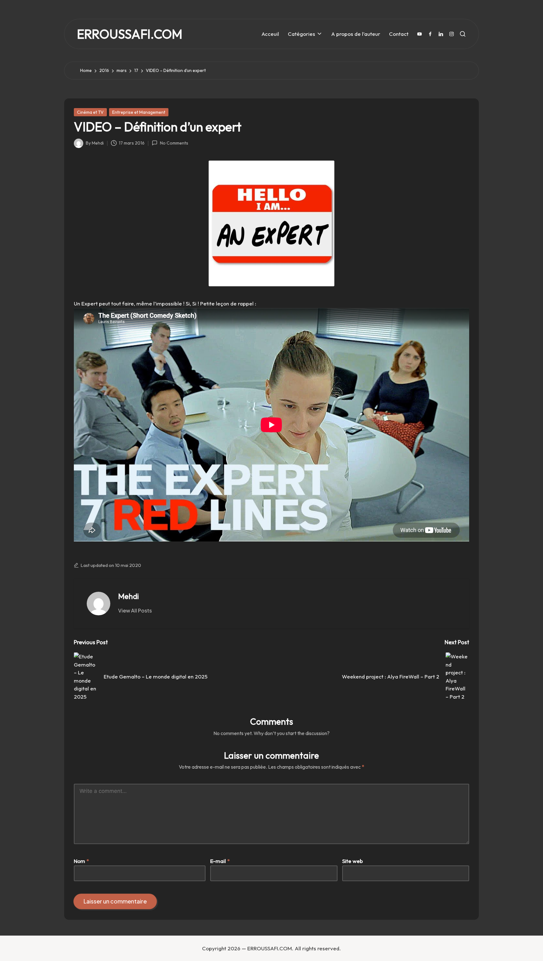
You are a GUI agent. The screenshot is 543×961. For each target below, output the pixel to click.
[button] (135, 610)
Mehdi (128, 596)
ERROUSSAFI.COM (129, 34)
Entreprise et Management (138, 112)
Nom (81, 861)
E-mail (220, 861)
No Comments (174, 143)
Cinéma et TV (90, 112)
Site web (352, 861)
